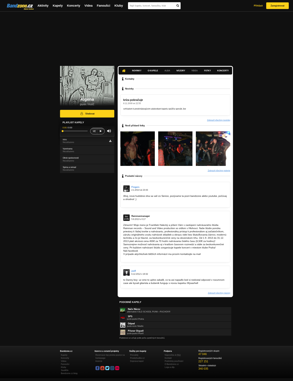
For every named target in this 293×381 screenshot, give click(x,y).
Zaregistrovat (277, 5)
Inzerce (98, 361)
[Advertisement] (146, 37)
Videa (88, 5)
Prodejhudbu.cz (137, 358)
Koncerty (73, 5)
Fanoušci (103, 5)
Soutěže (65, 370)
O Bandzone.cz (172, 364)
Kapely (58, 5)
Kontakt (168, 358)
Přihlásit (258, 5)
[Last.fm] (117, 368)
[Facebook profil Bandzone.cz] (97, 368)
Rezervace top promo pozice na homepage (110, 356)
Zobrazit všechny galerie (219, 170)
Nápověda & (173, 355)
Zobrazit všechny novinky (218, 120)
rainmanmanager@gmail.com (139, 257)
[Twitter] (107, 368)
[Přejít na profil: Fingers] (126, 188)
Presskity (134, 355)
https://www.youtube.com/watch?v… (142, 202)
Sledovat (89, 113)
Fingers (135, 187)
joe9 (133, 271)
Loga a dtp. (170, 367)
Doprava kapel (137, 361)
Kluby (118, 5)
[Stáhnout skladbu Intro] (110, 141)
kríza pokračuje (133, 99)
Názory (181, 70)
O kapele (153, 70)
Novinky (136, 70)
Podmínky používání (174, 361)
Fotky (207, 70)
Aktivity (42, 5)
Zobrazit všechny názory (219, 293)
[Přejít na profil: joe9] (126, 272)
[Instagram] (112, 368)
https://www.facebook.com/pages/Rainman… (163, 250)
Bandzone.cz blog (69, 373)
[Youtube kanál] (102, 368)
